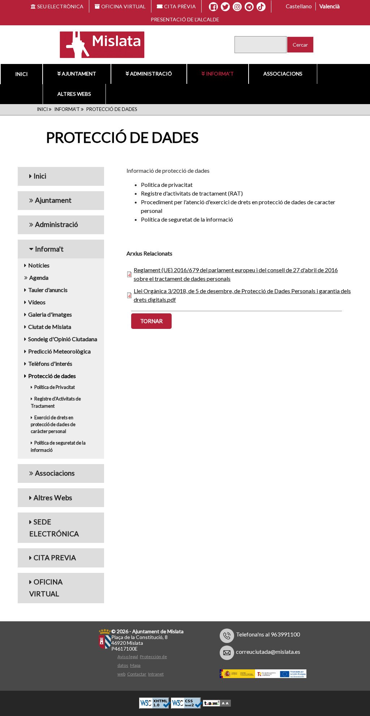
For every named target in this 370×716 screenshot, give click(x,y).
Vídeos (37, 325)
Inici (21, 74)
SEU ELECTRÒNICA (60, 6)
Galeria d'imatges (50, 338)
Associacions (282, 73)
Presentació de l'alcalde (185, 19)
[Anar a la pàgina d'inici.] (97, 44)
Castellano (299, 6)
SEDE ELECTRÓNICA (54, 551)
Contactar (136, 697)
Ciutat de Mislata (49, 350)
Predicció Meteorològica (59, 375)
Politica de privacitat (167, 208)
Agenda (38, 301)
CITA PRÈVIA (180, 6)
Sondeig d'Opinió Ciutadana (62, 362)
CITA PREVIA (55, 581)
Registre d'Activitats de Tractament (56, 426)
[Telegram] (249, 7)
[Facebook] (213, 7)
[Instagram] (237, 7)
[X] (225, 7)
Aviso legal (127, 680)
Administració (151, 73)
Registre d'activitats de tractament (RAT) (192, 217)
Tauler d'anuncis (48, 313)
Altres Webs (74, 94)
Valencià (329, 6)
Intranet (156, 697)
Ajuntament (79, 73)
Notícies (39, 289)
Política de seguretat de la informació (58, 470)
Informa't (220, 73)
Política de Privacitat (54, 411)
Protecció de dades (52, 399)
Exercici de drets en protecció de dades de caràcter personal (53, 448)
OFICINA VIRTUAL (123, 6)
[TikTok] (261, 7)
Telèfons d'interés (50, 387)
